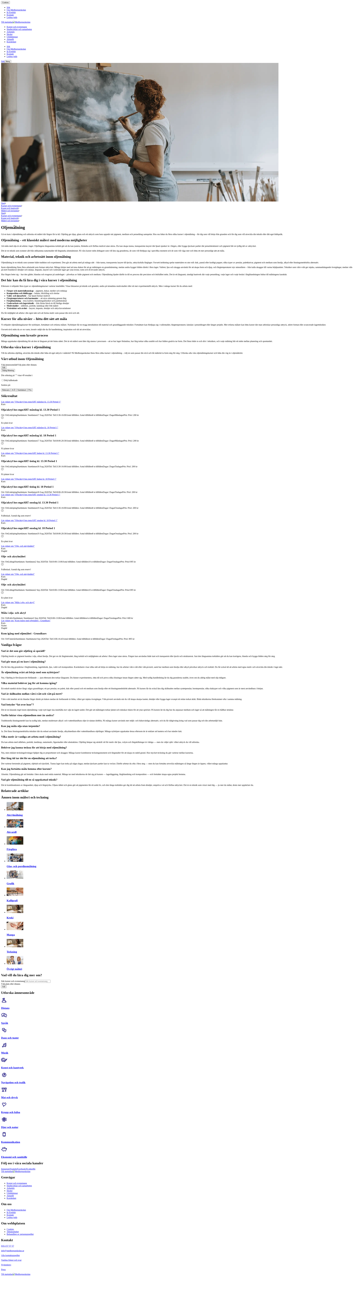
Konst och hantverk (9, 208)
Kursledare (11, 1198)
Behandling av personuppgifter (20, 1234)
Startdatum (21, 390)
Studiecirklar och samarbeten (19, 1186)
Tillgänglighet (13, 1232)
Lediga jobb (12, 1217)
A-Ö (13, 390)
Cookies (5, 3)
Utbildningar (12, 1193)
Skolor (9, 1190)
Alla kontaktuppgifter (10, 1255)
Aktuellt (10, 1195)
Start (3, 203)
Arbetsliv (11, 1188)
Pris (30, 390)
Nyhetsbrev (6, 1265)
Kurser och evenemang (11, 206)
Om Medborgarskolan (16, 1210)
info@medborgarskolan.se (12, 1250)
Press (3, 1269)
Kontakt (10, 1215)
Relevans (6, 390)
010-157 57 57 (7, 1246)
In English (11, 1212)
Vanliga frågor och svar (11, 1260)
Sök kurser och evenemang (13, 981)
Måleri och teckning (10, 211)
